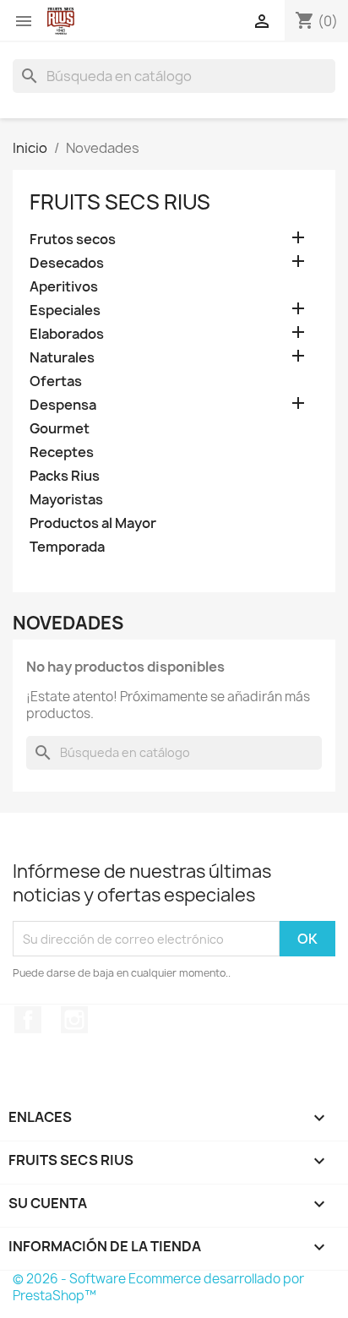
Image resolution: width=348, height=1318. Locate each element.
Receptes (62, 452)
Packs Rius (65, 476)
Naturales (62, 358)
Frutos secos (73, 239)
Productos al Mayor (93, 523)
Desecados (67, 263)
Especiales (65, 310)
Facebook (27, 1019)
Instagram (74, 1019)
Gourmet (60, 429)
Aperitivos (64, 287)
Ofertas (56, 381)
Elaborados (67, 334)
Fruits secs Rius (120, 202)
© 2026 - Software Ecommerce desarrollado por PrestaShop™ (158, 1287)
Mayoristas (66, 500)
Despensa (63, 405)
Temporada (67, 547)
